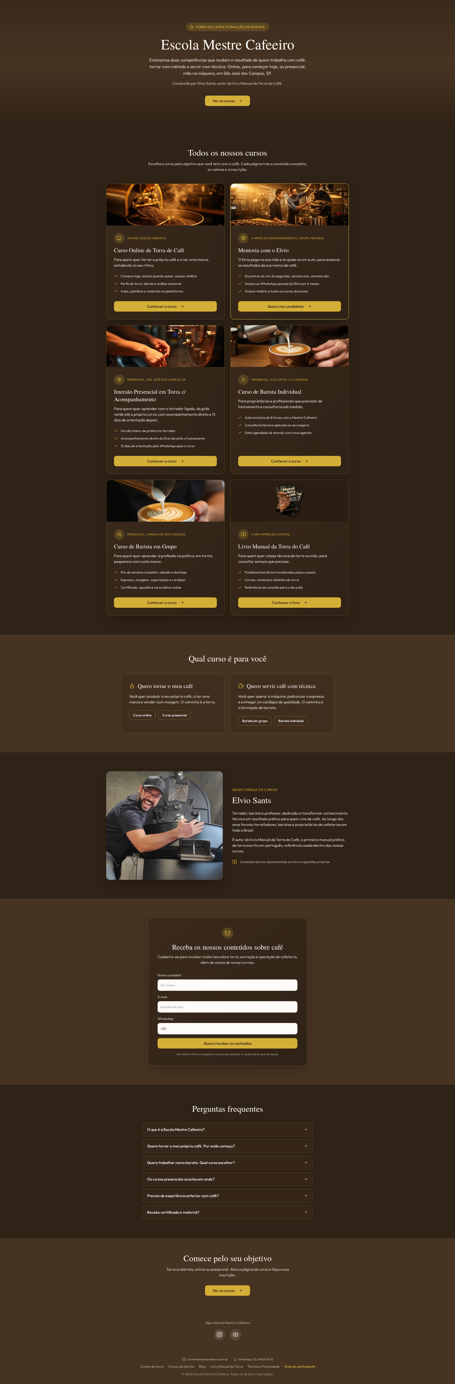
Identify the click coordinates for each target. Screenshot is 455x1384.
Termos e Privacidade (264, 1366)
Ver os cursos (224, 100)
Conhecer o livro (286, 602)
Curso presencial (174, 715)
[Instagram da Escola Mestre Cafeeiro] (219, 1334)
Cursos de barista (181, 1366)
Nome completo (169, 975)
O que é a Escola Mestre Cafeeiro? (176, 1129)
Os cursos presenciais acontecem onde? (180, 1179)
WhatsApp (165, 1019)
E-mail (162, 997)
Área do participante (299, 1366)
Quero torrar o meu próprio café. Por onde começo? (191, 1146)
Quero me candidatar (286, 306)
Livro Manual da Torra (226, 1366)
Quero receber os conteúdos (228, 1043)
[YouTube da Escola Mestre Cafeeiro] (235, 1334)
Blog (202, 1366)
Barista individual (291, 721)
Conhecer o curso (162, 306)
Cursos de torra (152, 1366)
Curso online (142, 715)
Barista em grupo (255, 721)
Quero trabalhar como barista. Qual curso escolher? (191, 1162)
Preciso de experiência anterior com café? (183, 1195)
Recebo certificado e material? (173, 1212)
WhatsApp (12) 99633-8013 (255, 1359)
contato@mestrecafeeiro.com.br (207, 1359)
